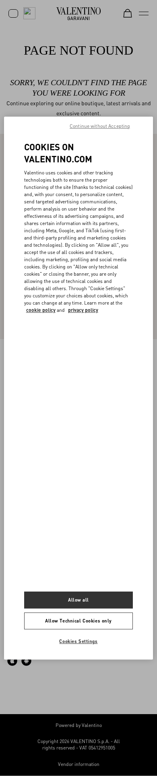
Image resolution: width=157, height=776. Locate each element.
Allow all (78, 600)
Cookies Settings (78, 641)
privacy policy (83, 310)
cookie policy (41, 310)
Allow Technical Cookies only (78, 621)
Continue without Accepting (100, 126)
